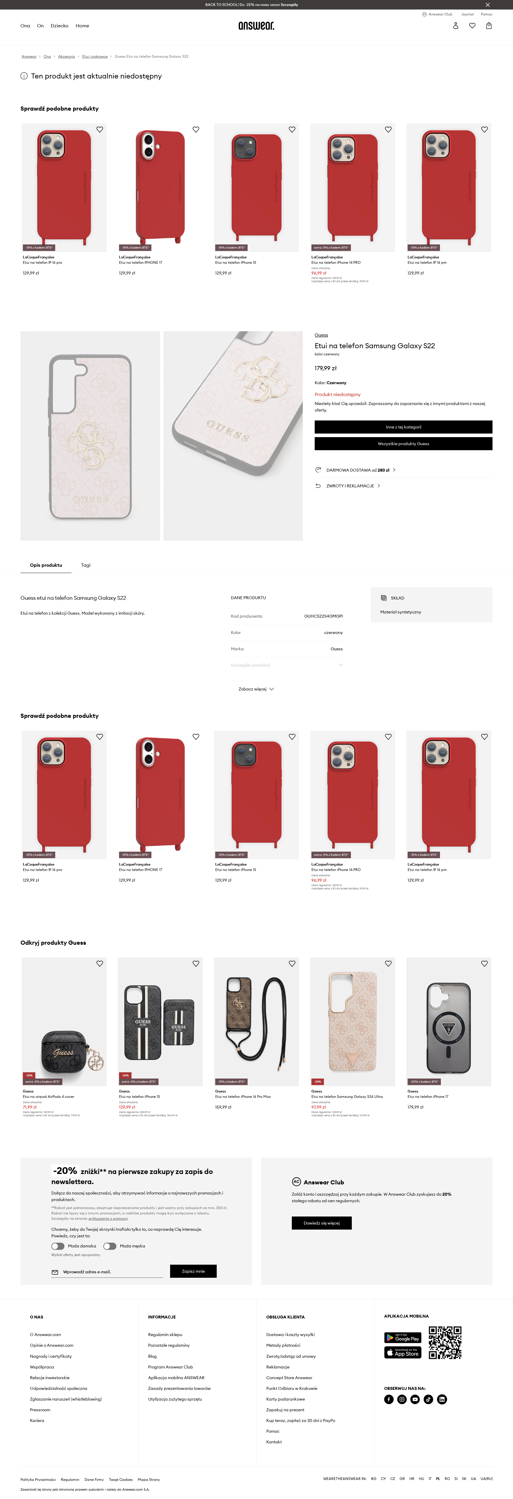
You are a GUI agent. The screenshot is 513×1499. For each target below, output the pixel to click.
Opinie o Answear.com (51, 1345)
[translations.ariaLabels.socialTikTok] (428, 1399)
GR (402, 1479)
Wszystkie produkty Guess (403, 443)
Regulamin (70, 1480)
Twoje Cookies (121, 1480)
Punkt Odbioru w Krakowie (291, 1388)
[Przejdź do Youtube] (415, 1399)
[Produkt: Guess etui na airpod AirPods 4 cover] (64, 1022)
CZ (392, 1479)
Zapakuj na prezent (285, 1409)
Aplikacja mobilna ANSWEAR (176, 1377)
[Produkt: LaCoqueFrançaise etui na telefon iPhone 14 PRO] (352, 187)
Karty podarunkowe (285, 1399)
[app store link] (402, 1351)
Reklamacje (277, 1367)
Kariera (37, 1420)
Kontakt (274, 1442)
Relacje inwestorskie (49, 1377)
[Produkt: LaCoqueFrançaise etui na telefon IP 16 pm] (448, 187)
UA (473, 1479)
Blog (152, 1356)
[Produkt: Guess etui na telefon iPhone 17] (448, 1022)
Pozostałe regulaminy (169, 1345)
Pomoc (272, 1431)
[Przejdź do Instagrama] (402, 1399)
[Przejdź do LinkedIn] (442, 1399)
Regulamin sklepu (165, 1334)
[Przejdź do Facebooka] (389, 1399)
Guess (321, 335)
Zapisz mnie (193, 1271)
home (82, 26)
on (40, 26)
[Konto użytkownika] (455, 25)
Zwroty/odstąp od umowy (291, 1356)
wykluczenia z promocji (108, 1218)
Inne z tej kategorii (403, 427)
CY (383, 1479)
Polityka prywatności (38, 1480)
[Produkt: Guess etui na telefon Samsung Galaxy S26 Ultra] (352, 1022)
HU (421, 1479)
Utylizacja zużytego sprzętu (175, 1399)
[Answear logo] (256, 25)
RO (447, 1479)
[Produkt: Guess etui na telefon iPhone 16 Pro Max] (256, 1022)
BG (373, 1479)
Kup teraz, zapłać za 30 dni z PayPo (300, 1420)
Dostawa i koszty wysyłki (290, 1334)
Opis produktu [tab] (46, 565)
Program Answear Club (170, 1367)
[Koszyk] (489, 25)
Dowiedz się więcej (322, 1223)
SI (456, 1479)
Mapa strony (149, 1480)
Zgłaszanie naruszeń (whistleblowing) (66, 1399)
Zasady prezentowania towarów (179, 1388)
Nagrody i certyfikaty (51, 1356)
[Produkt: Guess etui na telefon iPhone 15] (160, 1022)
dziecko (60, 26)
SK (464, 1479)
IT (430, 1479)
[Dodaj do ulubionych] (99, 129)
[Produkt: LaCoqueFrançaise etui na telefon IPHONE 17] (160, 187)
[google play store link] (402, 1337)
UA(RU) (487, 1479)
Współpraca (42, 1367)
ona (25, 26)
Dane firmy (94, 1480)
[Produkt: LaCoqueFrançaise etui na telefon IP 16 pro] (64, 187)
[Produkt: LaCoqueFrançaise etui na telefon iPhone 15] (256, 187)
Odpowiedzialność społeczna (58, 1388)
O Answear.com (45, 1334)
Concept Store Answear (289, 1377)
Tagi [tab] (86, 565)
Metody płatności (283, 1345)
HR (411, 1479)
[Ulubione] (472, 25)
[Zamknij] (488, 5)
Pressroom (40, 1409)
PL (438, 1479)
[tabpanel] (256, 634)
